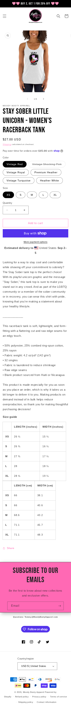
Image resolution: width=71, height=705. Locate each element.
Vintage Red (15, 164)
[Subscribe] (60, 606)
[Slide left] (27, 99)
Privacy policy (39, 697)
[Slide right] (44, 99)
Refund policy (22, 697)
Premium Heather (46, 172)
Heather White (49, 180)
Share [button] (10, 548)
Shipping (7, 144)
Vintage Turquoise (19, 180)
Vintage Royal (16, 172)
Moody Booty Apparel (33, 692)
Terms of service (58, 697)
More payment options (36, 242)
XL (55, 194)
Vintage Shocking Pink (49, 165)
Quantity (7, 203)
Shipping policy (25, 702)
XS (8, 194)
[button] (5, 16)
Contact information (46, 702)
